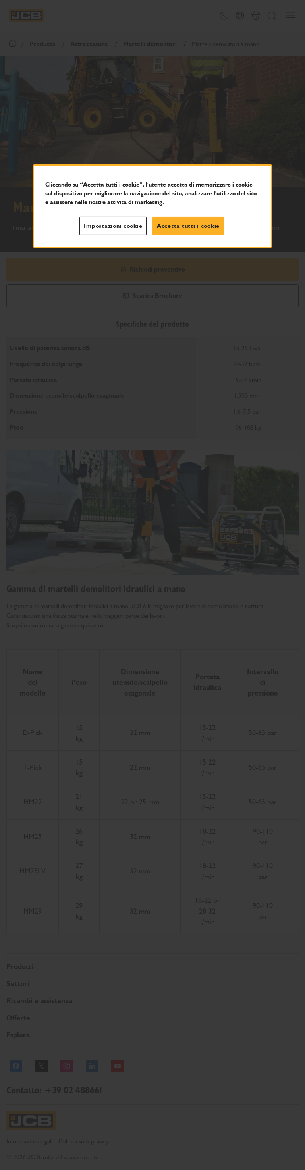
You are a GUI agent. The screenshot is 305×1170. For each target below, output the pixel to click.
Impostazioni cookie (113, 225)
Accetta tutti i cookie (188, 225)
